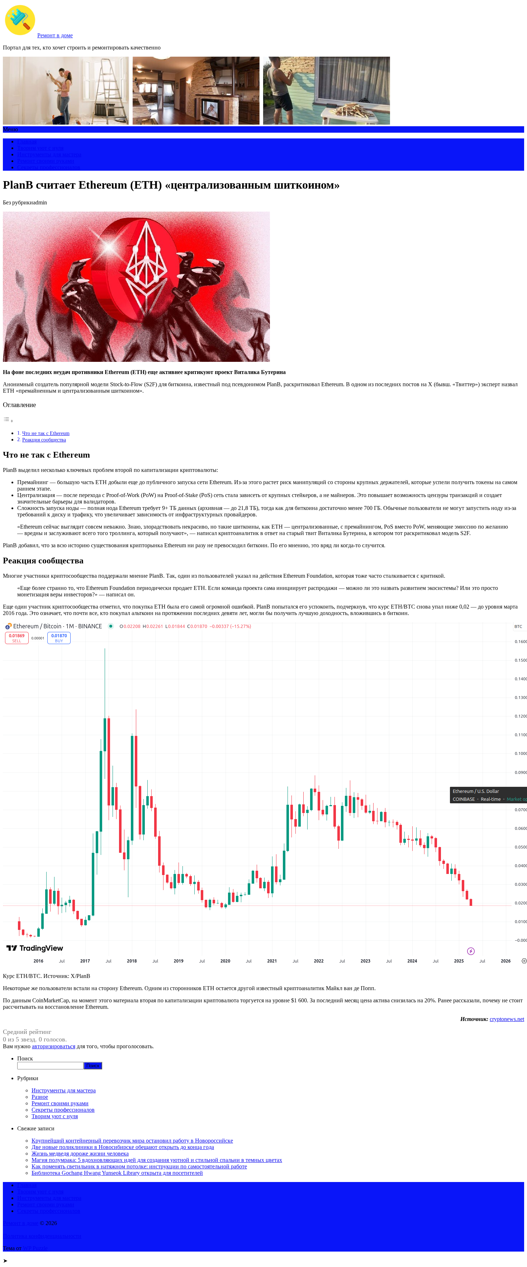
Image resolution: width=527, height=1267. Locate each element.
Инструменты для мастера (49, 154)
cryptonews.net (507, 1019)
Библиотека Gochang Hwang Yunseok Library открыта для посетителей (117, 1173)
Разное (40, 1097)
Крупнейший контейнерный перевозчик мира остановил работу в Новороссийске (132, 1141)
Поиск (25, 1058)
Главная (27, 141)
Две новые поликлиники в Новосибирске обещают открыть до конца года (123, 1147)
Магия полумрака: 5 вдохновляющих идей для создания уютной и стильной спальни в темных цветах (157, 1160)
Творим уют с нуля (40, 148)
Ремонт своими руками (45, 161)
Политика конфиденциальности (42, 1236)
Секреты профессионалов (48, 167)
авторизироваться (53, 1046)
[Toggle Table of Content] (8, 421)
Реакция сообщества (44, 440)
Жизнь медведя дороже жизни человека (80, 1153)
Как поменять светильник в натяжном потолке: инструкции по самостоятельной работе (139, 1166)
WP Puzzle (35, 1248)
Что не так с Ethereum (46, 433)
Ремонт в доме (55, 35)
